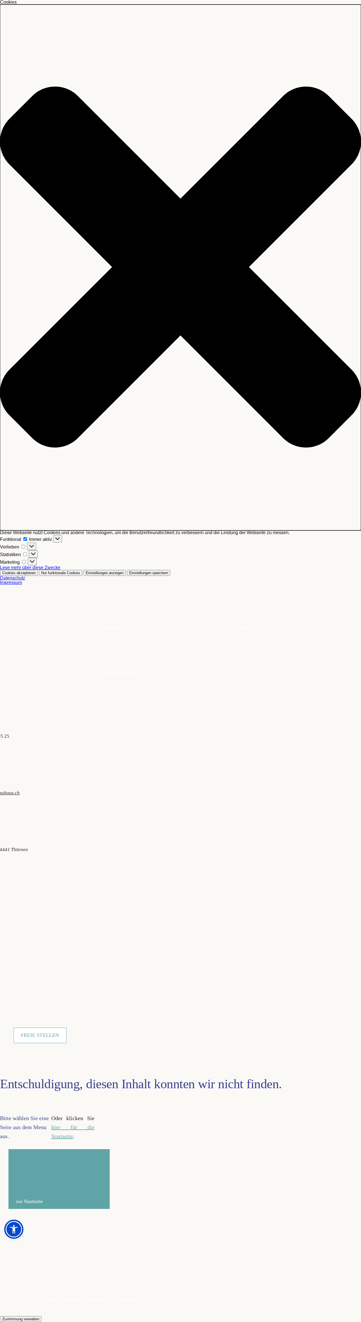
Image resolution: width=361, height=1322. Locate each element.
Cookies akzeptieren (19, 573)
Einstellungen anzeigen (105, 573)
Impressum (11, 582)
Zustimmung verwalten (20, 1319)
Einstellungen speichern (148, 573)
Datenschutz (12, 578)
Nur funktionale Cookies (60, 573)
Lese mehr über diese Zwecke (30, 567)
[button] (180, 267)
